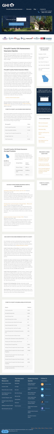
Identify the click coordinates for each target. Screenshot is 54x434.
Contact (50, 428)
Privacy (46, 428)
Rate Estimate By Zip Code (7, 408)
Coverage (16, 386)
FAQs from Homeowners (43, 122)
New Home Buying (18, 393)
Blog (35, 9)
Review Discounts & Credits (7, 389)
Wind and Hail (17, 396)
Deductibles (17, 383)
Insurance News (42, 137)
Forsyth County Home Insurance (14, 9)
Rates (36, 428)
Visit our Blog (48, 384)
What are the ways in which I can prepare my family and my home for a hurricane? (44, 159)
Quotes (32, 428)
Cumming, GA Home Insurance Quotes (12, 97)
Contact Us (43, 9)
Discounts (28, 9)
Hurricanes (17, 402)
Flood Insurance (18, 405)
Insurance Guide (5, 386)
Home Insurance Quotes (43, 126)
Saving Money (17, 399)
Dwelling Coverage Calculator (7, 405)
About (43, 428)
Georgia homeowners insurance (22, 245)
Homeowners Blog (42, 129)
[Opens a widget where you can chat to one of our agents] (5, 431)
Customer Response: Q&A (7, 397)
